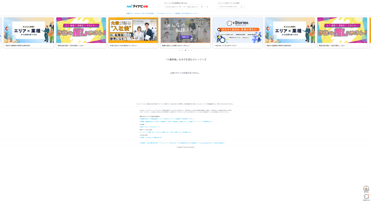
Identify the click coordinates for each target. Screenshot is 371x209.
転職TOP (129, 13)
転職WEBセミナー (209, 121)
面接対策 (175, 121)
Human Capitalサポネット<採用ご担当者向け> (212, 143)
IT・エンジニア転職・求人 (147, 132)
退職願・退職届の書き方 (147, 121)
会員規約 (143, 143)
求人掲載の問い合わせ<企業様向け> (188, 143)
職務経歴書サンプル (156, 119)
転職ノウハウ (183, 121)
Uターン (192, 119)
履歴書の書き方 (145, 119)
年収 (157, 121)
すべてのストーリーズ (164, 13)
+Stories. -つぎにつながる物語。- (144, 13)
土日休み (149, 137)
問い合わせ (173, 143)
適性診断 (185, 119)
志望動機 (177, 119)
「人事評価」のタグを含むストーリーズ (185, 13)
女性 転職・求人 (175, 132)
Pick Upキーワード (155, 127)
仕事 (169, 121)
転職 (142, 127)
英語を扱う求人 (158, 137)
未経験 (142, 137)
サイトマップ (164, 143)
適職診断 (163, 121)
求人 (147, 127)
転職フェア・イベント (195, 121)
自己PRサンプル (168, 119)
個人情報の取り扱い (153, 143)
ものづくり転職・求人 (163, 132)
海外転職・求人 (187, 132)
